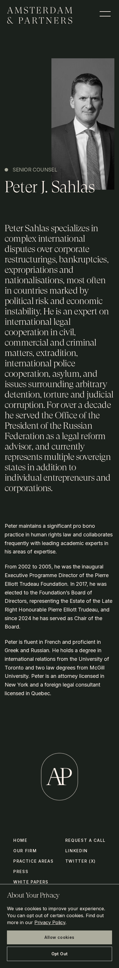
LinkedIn (76, 850)
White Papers (31, 881)
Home (20, 840)
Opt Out (59, 953)
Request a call (85, 840)
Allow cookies (59, 937)
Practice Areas (33, 861)
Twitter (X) (80, 861)
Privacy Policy (49, 922)
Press (20, 871)
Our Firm (25, 850)
